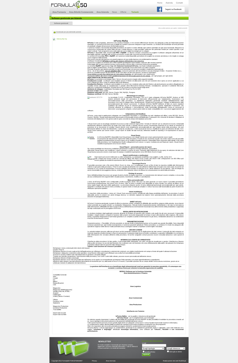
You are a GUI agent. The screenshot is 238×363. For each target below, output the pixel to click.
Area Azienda (103, 12)
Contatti (179, 3)
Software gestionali (61, 23)
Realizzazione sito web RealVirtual (174, 361)
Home (159, 3)
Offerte (123, 12)
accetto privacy (150, 352)
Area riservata (110, 361)
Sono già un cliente (175, 352)
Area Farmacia (59, 12)
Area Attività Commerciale (81, 12)
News (114, 12)
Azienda (169, 3)
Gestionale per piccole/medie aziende (68, 32)
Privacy (94, 361)
